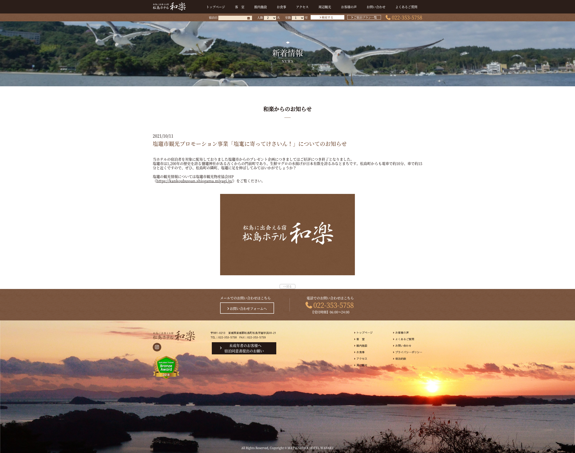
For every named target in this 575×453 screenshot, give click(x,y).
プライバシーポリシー (408, 352)
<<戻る (287, 286)
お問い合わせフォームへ (248, 308)
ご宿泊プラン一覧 (365, 17)
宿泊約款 (400, 358)
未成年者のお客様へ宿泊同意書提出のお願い (244, 348)
